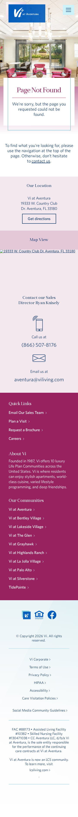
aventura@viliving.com (39, 379)
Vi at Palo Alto (20, 569)
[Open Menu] (68, 10)
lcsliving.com (38, 770)
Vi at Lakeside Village (26, 526)
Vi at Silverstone (22, 578)
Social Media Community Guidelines (39, 710)
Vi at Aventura (20, 509)
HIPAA (39, 682)
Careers (15, 438)
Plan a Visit (18, 421)
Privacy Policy (39, 675)
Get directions (39, 218)
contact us (41, 161)
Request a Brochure (24, 429)
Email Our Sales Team (26, 412)
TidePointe (17, 587)
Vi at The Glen (20, 535)
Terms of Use (38, 667)
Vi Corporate (38, 659)
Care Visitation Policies (39, 698)
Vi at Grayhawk (21, 543)
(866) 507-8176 (39, 344)
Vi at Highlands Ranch (26, 552)
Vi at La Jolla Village (25, 561)
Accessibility (39, 690)
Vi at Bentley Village (25, 517)
